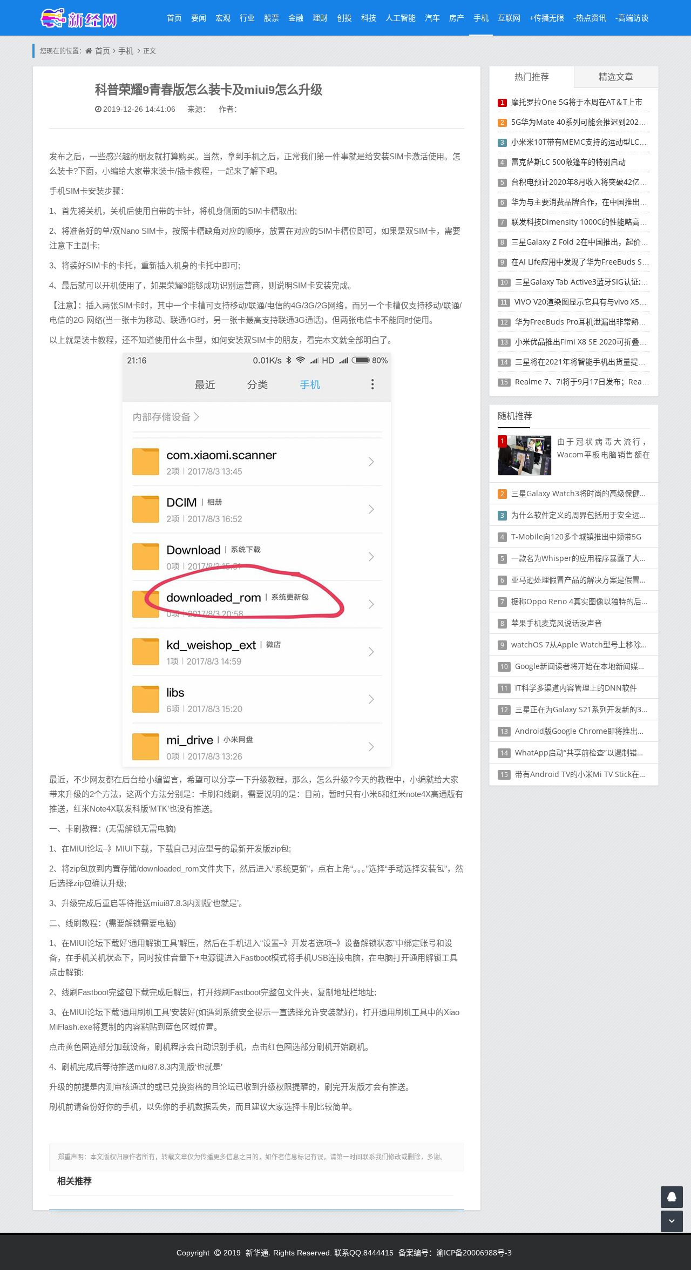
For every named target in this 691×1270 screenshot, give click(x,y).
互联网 (509, 17)
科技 (368, 17)
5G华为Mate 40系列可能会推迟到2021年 (581, 122)
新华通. (258, 1252)
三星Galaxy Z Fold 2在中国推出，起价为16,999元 (595, 242)
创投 (344, 17)
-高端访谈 (631, 17)
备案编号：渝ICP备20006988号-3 (455, 1252)
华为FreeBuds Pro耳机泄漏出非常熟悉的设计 (592, 321)
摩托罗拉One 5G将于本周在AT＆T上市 (576, 102)
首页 (174, 17)
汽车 (432, 17)
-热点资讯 (589, 17)
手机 (481, 17)
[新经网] (84, 17)
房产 (456, 17)
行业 (247, 17)
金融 (295, 17)
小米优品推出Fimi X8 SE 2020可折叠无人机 (588, 341)
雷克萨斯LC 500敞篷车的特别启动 (568, 162)
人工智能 (400, 17)
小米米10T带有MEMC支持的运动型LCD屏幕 (585, 142)
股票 (271, 17)
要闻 (198, 17)
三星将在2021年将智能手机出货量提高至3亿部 (594, 361)
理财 (320, 17)
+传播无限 (547, 17)
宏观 (223, 17)
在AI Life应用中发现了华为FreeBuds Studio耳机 (593, 261)
